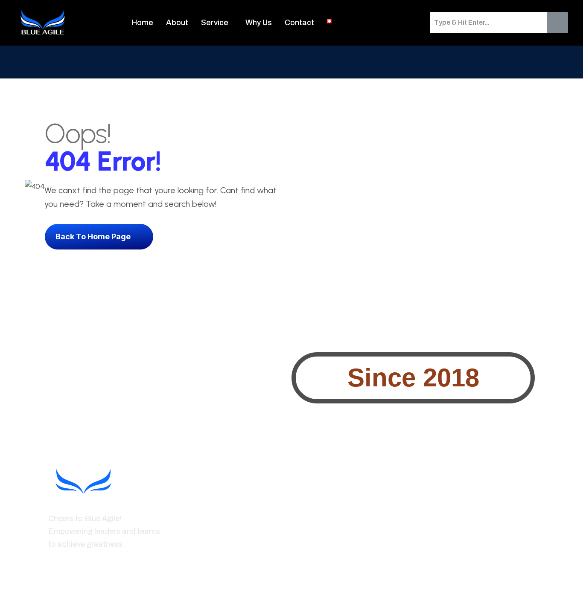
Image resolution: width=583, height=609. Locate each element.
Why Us (258, 22)
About (177, 22)
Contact (299, 22)
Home (142, 22)
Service (214, 22)
